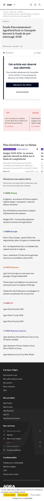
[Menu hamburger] (4, 5)
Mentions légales (9, 467)
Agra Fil (6, 414)
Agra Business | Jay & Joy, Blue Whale (18, 354)
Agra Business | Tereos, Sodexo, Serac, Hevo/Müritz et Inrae (19, 347)
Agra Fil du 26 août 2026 (13, 321)
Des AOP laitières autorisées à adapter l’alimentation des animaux (19, 212)
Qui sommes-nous (10, 375)
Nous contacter (9, 386)
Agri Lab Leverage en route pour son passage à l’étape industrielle (18, 274)
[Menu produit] (14, 4)
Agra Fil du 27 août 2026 (13, 315)
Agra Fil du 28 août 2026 (13, 309)
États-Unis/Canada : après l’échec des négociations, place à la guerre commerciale (21, 239)
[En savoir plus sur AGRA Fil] (40, 303)
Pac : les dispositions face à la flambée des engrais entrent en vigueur (20, 247)
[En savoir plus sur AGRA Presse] (40, 193)
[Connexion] (39, 4)
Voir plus (35, 112)
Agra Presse (7, 403)
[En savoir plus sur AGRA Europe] (40, 231)
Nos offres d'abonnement (12, 379)
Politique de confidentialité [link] (22, 498)
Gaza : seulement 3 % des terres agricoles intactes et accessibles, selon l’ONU (20, 256)
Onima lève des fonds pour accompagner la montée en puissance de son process (21, 292)
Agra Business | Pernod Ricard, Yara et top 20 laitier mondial (20, 338)
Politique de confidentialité (13, 463)
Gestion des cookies (10, 474)
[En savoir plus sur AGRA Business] (40, 267)
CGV (5, 470)
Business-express (9, 149)
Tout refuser (22, 495)
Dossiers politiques (14, 450)
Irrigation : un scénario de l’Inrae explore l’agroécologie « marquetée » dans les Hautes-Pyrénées (20, 202)
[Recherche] (31, 4)
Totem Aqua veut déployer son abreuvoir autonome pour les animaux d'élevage (20, 283)
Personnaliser (36, 495)
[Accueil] (22, 486)
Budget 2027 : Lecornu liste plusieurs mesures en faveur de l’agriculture (18, 220)
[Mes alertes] (35, 4)
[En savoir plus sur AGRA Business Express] (40, 330)
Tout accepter (9, 495)
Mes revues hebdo (14, 439)
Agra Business (8, 411)
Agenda (10, 435)
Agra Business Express (11, 418)
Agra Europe (8, 407)
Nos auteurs (7, 383)
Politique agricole (22, 149)
